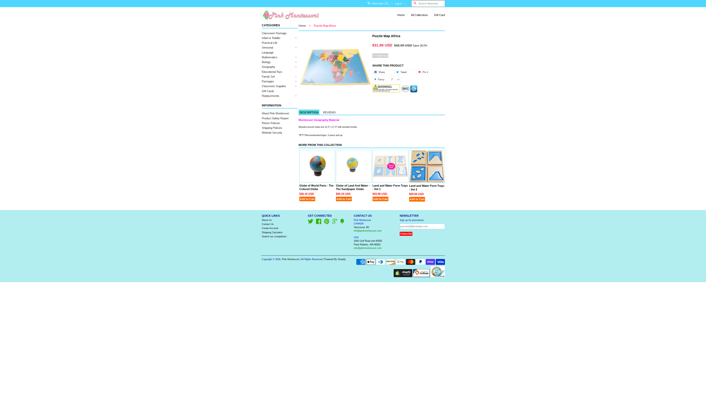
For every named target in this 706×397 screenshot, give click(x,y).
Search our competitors (274, 236)
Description (308, 112)
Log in (398, 3)
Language (268, 52)
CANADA (359, 223)
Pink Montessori (290, 259)
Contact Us (268, 224)
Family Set (268, 76)
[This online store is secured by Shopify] (403, 276)
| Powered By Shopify (334, 259)
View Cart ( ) (380, 3)
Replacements (270, 95)
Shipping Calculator (272, 232)
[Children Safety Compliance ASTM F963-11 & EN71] (409, 91)
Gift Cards (268, 91)
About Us (267, 220)
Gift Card (439, 15)
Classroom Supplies (274, 86)
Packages (268, 81)
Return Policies (271, 123)
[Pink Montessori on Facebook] (318, 222)
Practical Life (269, 42)
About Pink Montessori (275, 113)
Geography (268, 66)
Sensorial (267, 47)
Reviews (329, 112)
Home (401, 15)
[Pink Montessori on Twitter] (310, 222)
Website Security (272, 132)
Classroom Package (274, 33)
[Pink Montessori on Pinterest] (326, 222)
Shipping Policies (272, 127)
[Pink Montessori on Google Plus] (335, 222)
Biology (266, 62)
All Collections (419, 15)
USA (356, 237)
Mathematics (269, 57)
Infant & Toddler (271, 38)
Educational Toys (272, 71)
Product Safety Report (275, 118)
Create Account (270, 228)
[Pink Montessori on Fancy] (342, 222)
